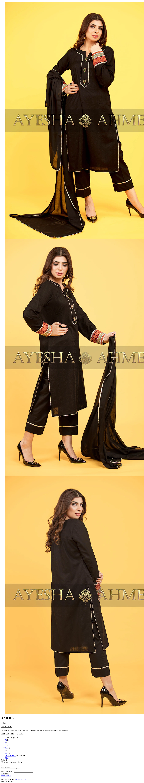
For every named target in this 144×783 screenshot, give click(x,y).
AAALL (19, 779)
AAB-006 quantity (7, 771)
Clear (7, 758)
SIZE (3, 748)
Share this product (7, 781)
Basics (25, 779)
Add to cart (5, 773)
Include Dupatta (12, 762)
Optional (4, 760)
